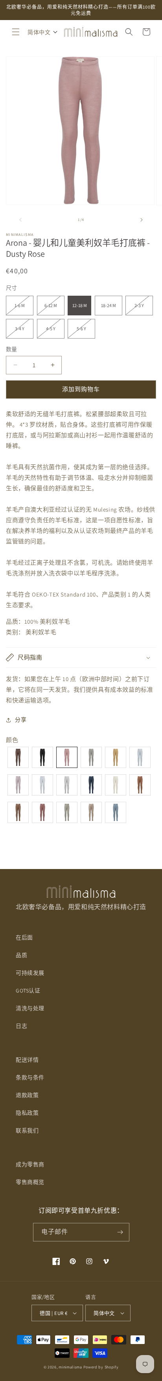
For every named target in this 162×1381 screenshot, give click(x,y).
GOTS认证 (28, 990)
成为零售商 (30, 1164)
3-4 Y (22, 332)
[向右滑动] (141, 219)
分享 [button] (20, 719)
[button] (15, 32)
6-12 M (52, 308)
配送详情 (27, 1059)
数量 (11, 349)
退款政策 (27, 1095)
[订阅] (120, 1232)
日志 (21, 1025)
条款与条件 (30, 1077)
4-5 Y (53, 332)
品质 (21, 955)
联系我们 (27, 1130)
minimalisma (70, 1367)
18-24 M (108, 305)
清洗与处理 (30, 1008)
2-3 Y (141, 308)
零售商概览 (30, 1182)
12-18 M (79, 305)
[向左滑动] (20, 219)
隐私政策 (27, 1112)
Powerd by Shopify (101, 1367)
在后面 (24, 937)
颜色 (12, 740)
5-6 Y (83, 332)
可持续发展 (30, 972)
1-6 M (22, 308)
